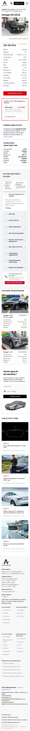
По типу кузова (7, 634)
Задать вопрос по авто (15, 93)
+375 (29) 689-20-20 (14, 279)
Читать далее (7, 136)
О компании (21, 638)
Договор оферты (8, 663)
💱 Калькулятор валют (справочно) (18, 38)
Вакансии (20, 651)
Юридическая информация (11, 661)
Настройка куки (6, 714)
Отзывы (20, 648)
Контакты (20, 642)
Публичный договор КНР (11, 666)
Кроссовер (6, 637)
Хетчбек (5, 648)
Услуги (19, 645)
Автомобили (6, 607)
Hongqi (24, 49)
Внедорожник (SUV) (7, 641)
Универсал (6, 651)
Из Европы (6, 610)
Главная (4, 9)
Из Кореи (6, 622)
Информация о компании (21, 635)
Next (26, 26)
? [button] (13, 43)
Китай (25, 83)
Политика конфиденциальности (11, 722)
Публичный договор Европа (12, 673)
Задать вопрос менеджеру (15, 282)
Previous (3, 26)
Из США (5, 613)
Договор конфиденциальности (13, 676)
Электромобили (21, 607)
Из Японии (6, 619)
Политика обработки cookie (10, 717)
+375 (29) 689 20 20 (8, 591)
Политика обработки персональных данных (14, 719)
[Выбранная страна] (5, 391)
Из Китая (6, 616)
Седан (24, 62)
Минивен (6, 654)
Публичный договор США (11, 670)
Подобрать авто (19, 3)
